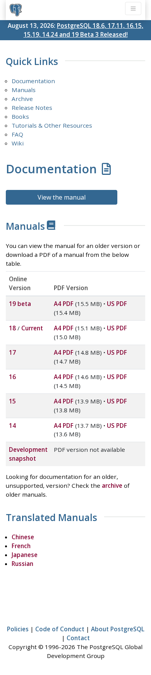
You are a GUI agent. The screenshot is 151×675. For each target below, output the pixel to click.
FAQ (17, 134)
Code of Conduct (59, 629)
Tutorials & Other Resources (52, 125)
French (21, 546)
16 (12, 377)
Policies (18, 629)
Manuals (24, 90)
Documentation (33, 81)
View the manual (62, 197)
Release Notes (32, 107)
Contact (78, 638)
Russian (22, 563)
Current (32, 328)
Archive (22, 99)
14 (12, 425)
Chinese (23, 537)
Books (20, 116)
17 (12, 352)
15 (12, 401)
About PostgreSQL (117, 629)
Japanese (25, 555)
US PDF (117, 304)
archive (112, 485)
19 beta (20, 304)
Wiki (18, 143)
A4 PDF (64, 304)
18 (12, 328)
